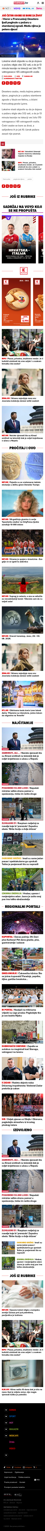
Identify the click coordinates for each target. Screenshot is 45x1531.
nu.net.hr (7, 1519)
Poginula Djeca (18, 179)
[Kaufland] (22, 271)
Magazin (13, 1429)
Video (12, 1448)
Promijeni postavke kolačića (14, 1487)
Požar (30, 179)
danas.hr (28, 76)
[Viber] (15, 83)
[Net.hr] (18, 1494)
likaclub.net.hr (16, 1519)
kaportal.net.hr (32, 1510)
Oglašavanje (19, 1472)
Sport (12, 1416)
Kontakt (22, 1482)
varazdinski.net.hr (10, 1513)
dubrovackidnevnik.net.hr (13, 1516)
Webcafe (13, 1435)
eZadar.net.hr (28, 1516)
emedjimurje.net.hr (10, 1510)
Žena (11, 1442)
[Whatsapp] (11, 83)
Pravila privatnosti (10, 1482)
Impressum (8, 1472)
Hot (11, 1422)
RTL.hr (6, 1502)
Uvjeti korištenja (10, 1477)
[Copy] (19, 83)
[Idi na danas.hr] (21, 2)
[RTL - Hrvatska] (8, 1494)
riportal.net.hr (23, 1513)
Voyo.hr (19, 1502)
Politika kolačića (24, 1477)
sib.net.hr (22, 1510)
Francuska (6, 179)
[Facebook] (3, 83)
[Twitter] (7, 83)
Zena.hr (12, 1502)
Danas (12, 1410)
